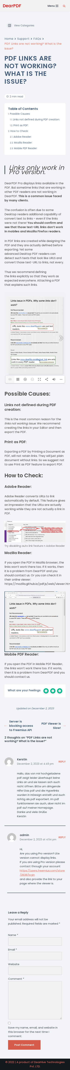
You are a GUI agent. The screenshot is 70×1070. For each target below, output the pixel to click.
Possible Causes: (20, 114)
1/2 (9, 379)
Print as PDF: (20, 125)
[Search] (64, 6)
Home (8, 39)
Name (13, 935)
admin (24, 835)
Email (12, 949)
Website (13, 964)
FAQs (37, 39)
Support (23, 39)
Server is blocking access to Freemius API (21, 725)
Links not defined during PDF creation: (36, 119)
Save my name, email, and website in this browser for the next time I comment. (33, 1032)
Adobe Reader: (22, 137)
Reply (62, 761)
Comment (16, 979)
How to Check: (19, 131)
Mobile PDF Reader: (25, 148)
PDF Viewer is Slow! (51, 726)
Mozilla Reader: (23, 142)
